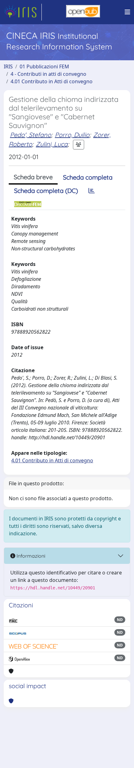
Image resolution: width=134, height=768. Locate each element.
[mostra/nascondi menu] (127, 12)
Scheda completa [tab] (87, 177)
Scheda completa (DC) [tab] (46, 190)
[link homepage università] (83, 12)
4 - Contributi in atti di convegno (48, 74)
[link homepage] (23, 12)
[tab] (91, 190)
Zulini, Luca (52, 144)
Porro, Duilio (72, 135)
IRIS (8, 66)
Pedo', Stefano (30, 135)
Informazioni (30, 556)
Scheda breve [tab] (33, 177)
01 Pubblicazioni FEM (44, 66)
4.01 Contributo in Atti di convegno (52, 81)
